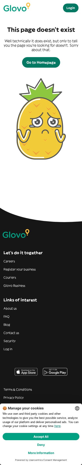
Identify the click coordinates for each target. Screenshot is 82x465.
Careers (9, 261)
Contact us (11, 333)
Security (9, 341)
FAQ (6, 316)
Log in (7, 349)
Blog (6, 325)
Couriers (9, 277)
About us (10, 308)
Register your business (19, 269)
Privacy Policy (13, 398)
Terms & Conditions (17, 389)
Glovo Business (14, 286)
